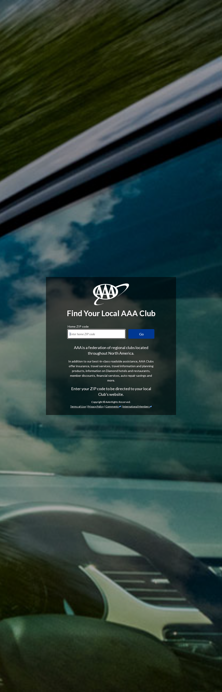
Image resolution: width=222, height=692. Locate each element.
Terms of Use (78, 406)
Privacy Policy (96, 406)
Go (141, 334)
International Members (136, 406)
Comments (112, 406)
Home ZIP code (78, 326)
